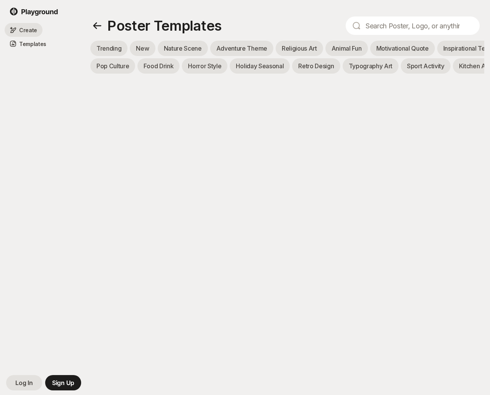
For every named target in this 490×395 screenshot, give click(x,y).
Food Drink (158, 66)
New (142, 48)
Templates (32, 44)
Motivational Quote (402, 48)
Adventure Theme (241, 48)
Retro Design (316, 66)
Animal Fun (347, 48)
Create (28, 30)
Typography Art (371, 66)
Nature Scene (183, 48)
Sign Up (63, 383)
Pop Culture (112, 66)
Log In (24, 383)
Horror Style (204, 66)
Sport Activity (425, 66)
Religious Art (299, 48)
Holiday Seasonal (260, 66)
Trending (108, 48)
